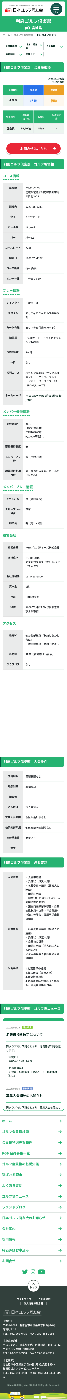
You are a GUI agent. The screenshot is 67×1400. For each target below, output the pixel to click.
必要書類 (10, 54)
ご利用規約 (44, 1299)
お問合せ (30, 54)
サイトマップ (24, 1299)
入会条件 (50, 46)
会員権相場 (11, 46)
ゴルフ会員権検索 (23, 35)
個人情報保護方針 (33, 1303)
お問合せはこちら (33, 148)
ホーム (6, 35)
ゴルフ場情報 (31, 46)
